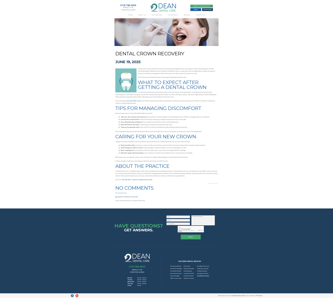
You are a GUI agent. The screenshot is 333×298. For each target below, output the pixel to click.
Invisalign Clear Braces (203, 266)
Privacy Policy (241, 295)
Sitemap (234, 295)
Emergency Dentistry (202, 273)
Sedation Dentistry (202, 271)
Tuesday (129, 279)
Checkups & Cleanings (176, 268)
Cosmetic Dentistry (189, 273)
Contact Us (200, 15)
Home (130, 15)
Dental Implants (188, 271)
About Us (142, 15)
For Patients (173, 15)
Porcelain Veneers (188, 276)
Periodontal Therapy (175, 271)
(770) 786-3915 (128, 5)
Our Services (157, 15)
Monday (129, 278)
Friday (129, 285)
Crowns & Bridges (175, 276)
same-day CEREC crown (133, 101)
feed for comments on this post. (126, 197)
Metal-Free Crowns (189, 278)
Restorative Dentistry (176, 273)
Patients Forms (207, 9)
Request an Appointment (201, 6)
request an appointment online (142, 180)
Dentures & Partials (189, 268)
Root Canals (187, 266)
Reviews (187, 15)
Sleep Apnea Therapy (203, 268)
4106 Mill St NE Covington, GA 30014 (128, 9)
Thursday (130, 283)
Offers (196, 9)
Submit (190, 237)
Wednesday (130, 281)
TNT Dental (259, 295)
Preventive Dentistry (175, 266)
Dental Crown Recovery (149, 54)
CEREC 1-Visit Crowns (175, 278)
